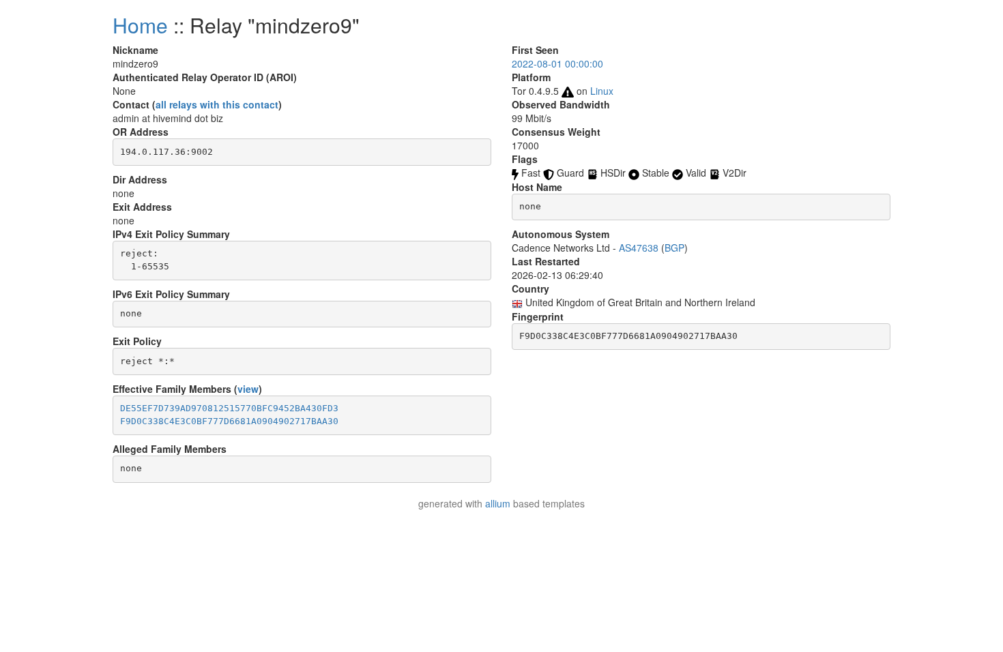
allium (497, 503)
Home (140, 25)
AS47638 (638, 247)
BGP (674, 247)
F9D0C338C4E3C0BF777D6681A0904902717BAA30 (229, 421)
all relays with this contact (217, 104)
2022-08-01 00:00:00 (557, 63)
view (248, 389)
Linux (601, 91)
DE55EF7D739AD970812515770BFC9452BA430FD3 (229, 408)
